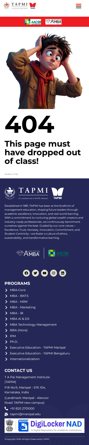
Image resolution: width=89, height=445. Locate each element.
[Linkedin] (62, 273)
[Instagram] (53, 273)
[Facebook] (26, 273)
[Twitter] (35, 273)
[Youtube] (44, 273)
